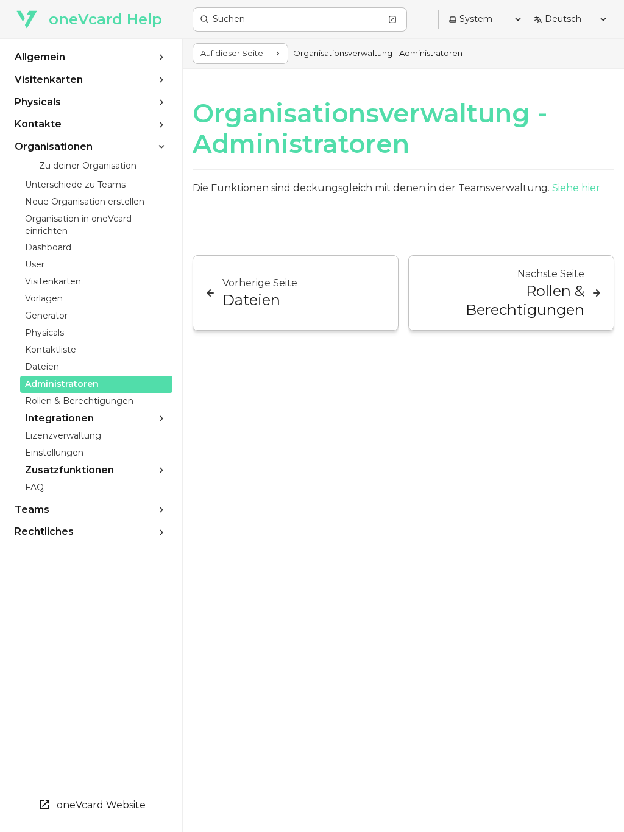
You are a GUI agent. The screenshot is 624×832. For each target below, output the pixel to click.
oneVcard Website (101, 805)
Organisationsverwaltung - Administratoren (370, 128)
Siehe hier (576, 188)
